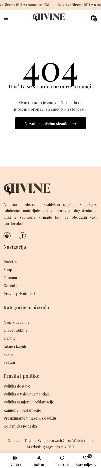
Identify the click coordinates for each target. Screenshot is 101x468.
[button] (93, 17)
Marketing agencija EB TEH (50, 446)
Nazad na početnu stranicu (48, 123)
